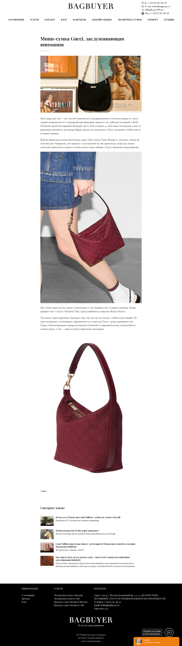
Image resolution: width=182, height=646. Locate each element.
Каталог (50, 19)
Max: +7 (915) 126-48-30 (157, 13)
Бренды (26, 598)
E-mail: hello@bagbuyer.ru (157, 6)
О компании (16, 19)
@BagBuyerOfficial (154, 9)
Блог (64, 19)
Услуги (34, 19)
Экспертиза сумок (130, 19)
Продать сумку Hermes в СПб (69, 605)
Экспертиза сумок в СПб (67, 598)
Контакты (79, 19)
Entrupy (153, 19)
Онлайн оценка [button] (102, 19)
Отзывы (169, 19)
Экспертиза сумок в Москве (68, 595)
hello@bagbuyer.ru (110, 605)
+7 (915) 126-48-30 (157, 3)
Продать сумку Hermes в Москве (71, 601)
